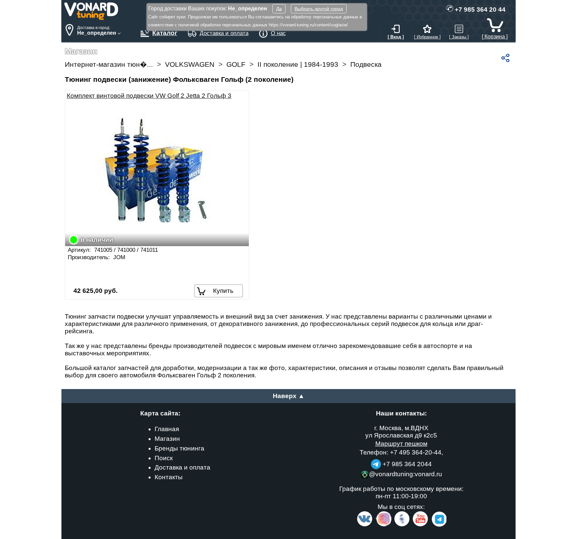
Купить (223, 290)
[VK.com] (364, 525)
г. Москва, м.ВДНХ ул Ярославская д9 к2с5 (401, 431)
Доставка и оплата (182, 467)
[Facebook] (401, 525)
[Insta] (384, 525)
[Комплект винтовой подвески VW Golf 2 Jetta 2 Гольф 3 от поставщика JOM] (157, 170)
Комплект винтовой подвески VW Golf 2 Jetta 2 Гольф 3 (149, 95)
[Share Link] (505, 57)
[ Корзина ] (495, 36)
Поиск (164, 458)
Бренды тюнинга (179, 448)
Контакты (169, 477)
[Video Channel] (420, 525)
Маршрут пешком (401, 443)
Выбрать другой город (319, 8)
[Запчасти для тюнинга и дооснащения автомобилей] (91, 18)
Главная (167, 428)
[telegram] (438, 525)
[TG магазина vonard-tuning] (376, 464)
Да (279, 8)
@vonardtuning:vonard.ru (405, 474)
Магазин (167, 438)
